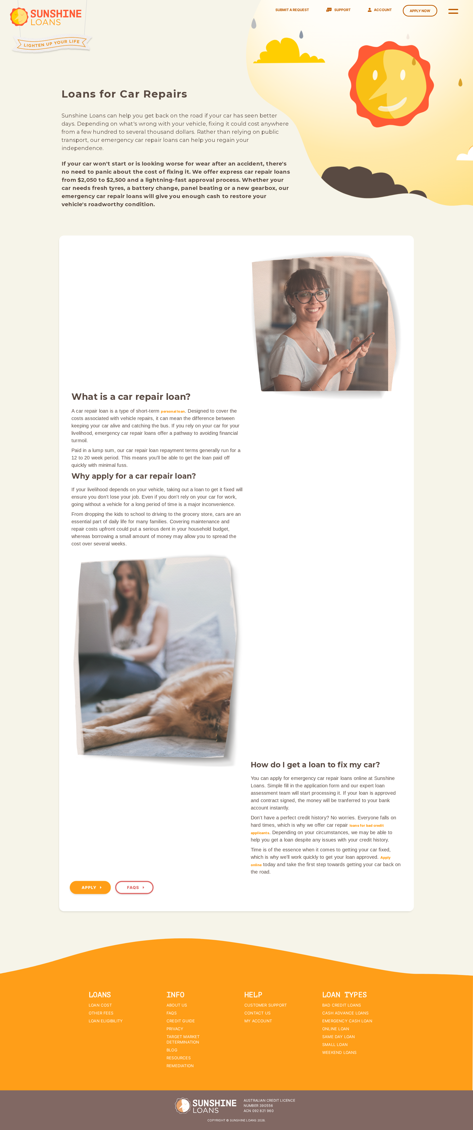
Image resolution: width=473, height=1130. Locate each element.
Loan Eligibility (106, 1020)
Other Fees (101, 1013)
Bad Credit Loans (341, 1005)
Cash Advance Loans (345, 1013)
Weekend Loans (339, 1052)
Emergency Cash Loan (347, 1020)
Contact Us (257, 1013)
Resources (179, 1057)
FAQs (134, 887)
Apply (89, 887)
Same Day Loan (338, 1036)
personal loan (173, 411)
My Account (258, 1020)
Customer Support (265, 1005)
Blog (172, 1049)
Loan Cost (100, 1005)
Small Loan (335, 1044)
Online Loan (335, 1028)
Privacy (175, 1028)
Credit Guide (181, 1020)
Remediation (180, 1065)
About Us (177, 1005)
